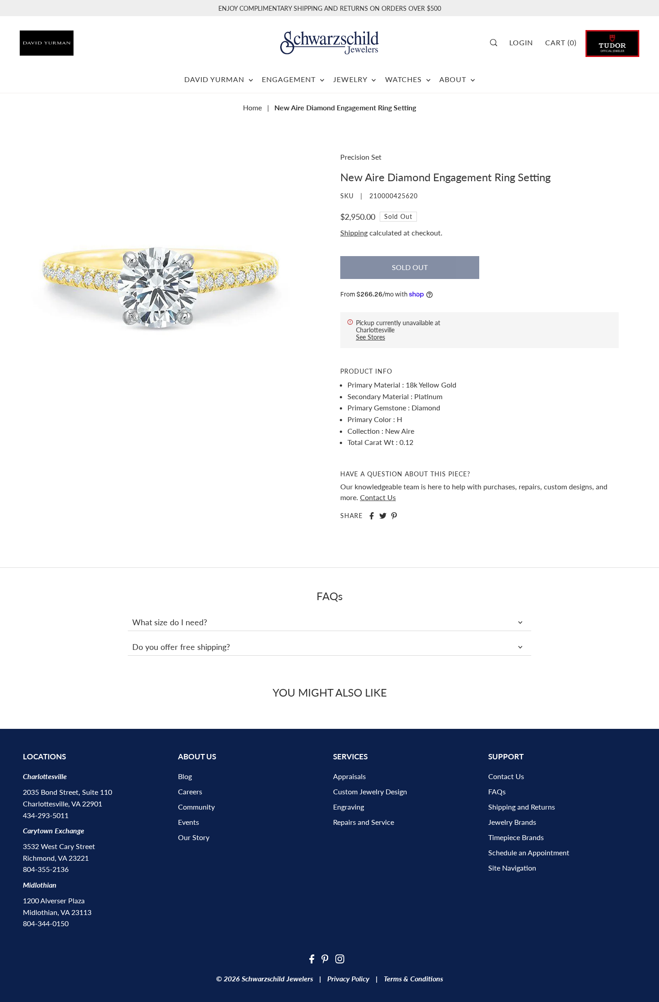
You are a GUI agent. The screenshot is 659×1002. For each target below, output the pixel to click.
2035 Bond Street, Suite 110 (67, 792)
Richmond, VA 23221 (56, 858)
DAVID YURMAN (215, 79)
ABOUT (453, 79)
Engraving (348, 806)
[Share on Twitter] (382, 515)
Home (252, 107)
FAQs (497, 791)
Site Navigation (512, 867)
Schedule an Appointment (528, 852)
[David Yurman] (68, 40)
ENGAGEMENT (290, 79)
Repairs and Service (363, 822)
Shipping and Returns (521, 806)
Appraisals (349, 776)
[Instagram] (339, 958)
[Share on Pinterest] (394, 515)
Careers (190, 791)
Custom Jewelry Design (370, 791)
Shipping (354, 232)
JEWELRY (351, 79)
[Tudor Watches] (612, 42)
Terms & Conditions (413, 978)
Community (196, 806)
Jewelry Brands (512, 822)
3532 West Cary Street (59, 846)
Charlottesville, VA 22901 (62, 803)
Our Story (193, 837)
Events (188, 822)
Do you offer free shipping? (181, 647)
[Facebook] (311, 958)
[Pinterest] (325, 958)
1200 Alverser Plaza (54, 900)
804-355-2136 (46, 869)
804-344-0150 (46, 923)
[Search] (497, 42)
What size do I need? (169, 622)
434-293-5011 (46, 815)
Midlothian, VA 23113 (57, 912)
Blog (185, 776)
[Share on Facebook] (371, 515)
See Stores (370, 337)
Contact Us (378, 497)
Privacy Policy (348, 978)
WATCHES (404, 79)
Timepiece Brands (516, 837)
